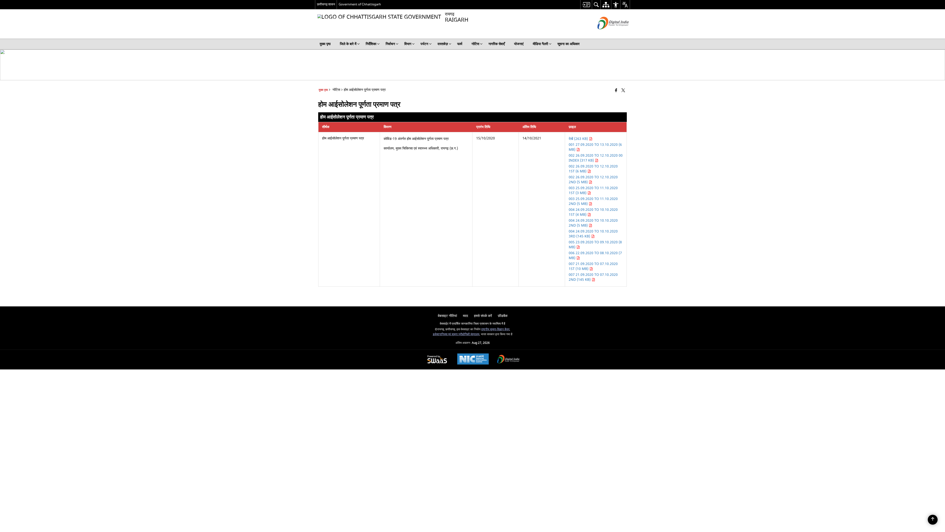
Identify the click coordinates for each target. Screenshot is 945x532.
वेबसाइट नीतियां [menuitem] (447, 315)
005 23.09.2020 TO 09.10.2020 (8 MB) (595, 245)
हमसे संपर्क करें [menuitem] (483, 315)
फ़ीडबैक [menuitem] (502, 315)
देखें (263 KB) (579, 138)
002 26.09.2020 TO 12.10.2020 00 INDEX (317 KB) (596, 158)
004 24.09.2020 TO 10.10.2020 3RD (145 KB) (593, 234)
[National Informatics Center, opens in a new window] (473, 359)
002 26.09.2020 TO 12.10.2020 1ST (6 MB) (593, 169)
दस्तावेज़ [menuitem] (443, 44)
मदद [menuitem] (465, 315)
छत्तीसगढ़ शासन (326, 4)
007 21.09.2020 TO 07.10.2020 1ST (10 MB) (593, 266)
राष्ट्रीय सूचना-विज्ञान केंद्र (495, 329)
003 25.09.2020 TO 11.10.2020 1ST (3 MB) (593, 190)
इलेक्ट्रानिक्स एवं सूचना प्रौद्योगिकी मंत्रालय (456, 334)
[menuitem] (586, 4)
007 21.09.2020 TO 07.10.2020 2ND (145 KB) (593, 277)
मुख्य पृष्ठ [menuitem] (325, 44)
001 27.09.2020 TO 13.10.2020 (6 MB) (595, 147)
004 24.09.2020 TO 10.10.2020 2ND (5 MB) (593, 223)
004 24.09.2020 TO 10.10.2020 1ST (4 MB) (593, 212)
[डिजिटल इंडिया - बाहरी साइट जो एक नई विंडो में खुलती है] (607, 33)
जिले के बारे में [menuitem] (348, 44)
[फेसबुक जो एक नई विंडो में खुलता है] (616, 91)
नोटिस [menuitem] (475, 44)
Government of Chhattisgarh (360, 4)
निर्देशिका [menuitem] (371, 44)
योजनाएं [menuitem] (518, 44)
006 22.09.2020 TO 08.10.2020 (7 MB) (595, 255)
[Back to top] (933, 520)
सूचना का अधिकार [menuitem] (568, 44)
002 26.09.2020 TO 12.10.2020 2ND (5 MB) (593, 180)
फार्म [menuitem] (459, 44)
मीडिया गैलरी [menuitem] (540, 44)
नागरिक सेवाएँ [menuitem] (496, 44)
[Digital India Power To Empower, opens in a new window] (508, 359)
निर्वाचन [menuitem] (390, 44)
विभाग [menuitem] (407, 44)
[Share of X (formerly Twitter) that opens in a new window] (623, 91)
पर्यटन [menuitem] (424, 44)
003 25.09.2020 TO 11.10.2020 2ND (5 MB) (593, 201)
